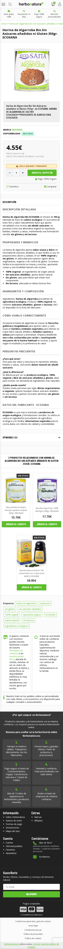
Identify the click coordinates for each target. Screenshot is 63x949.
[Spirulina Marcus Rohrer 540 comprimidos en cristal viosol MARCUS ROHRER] (31, 566)
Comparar (51, 186)
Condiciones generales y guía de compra (33, 921)
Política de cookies (33, 938)
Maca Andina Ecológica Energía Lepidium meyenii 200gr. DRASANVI (16, 510)
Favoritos (14, 186)
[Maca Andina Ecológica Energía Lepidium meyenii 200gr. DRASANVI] (16, 503)
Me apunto (31, 894)
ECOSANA (50, 614)
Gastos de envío (14, 820)
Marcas (38, 817)
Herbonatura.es (11, 944)
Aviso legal (33, 925)
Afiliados (38, 820)
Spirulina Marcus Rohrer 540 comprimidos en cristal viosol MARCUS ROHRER (31, 573)
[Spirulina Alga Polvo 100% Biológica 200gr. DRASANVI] (47, 503)
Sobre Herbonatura (15, 817)
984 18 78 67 (45, 842)
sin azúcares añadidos (30, 609)
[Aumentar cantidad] (23, 173)
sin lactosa (28, 620)
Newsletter (11, 853)
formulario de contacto (16, 652)
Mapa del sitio (13, 831)
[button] (3, 4)
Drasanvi (17, 129)
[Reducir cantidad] (10, 173)
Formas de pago (14, 824)
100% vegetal (11, 614)
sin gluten (10, 609)
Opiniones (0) (10, 437)
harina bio (45, 603)
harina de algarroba (26, 603)
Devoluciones (12, 827)
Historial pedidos (14, 846)
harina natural (12, 620)
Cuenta (9, 842)
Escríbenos (44, 856)
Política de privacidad (33, 934)
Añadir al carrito (41, 172)
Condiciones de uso (33, 930)
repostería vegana (32, 614)
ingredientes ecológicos (16, 626)
